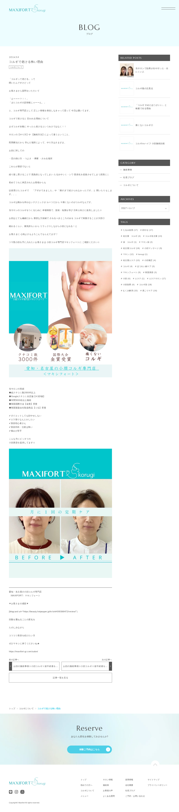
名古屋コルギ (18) (131, 248)
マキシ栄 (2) (147, 242)
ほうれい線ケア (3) (145, 266)
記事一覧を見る (60, 677)
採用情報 (129, 780)
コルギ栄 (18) (145, 284)
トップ (83, 780)
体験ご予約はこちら (89, 749)
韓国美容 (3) (151, 272)
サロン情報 (108, 780)
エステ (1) (139, 278)
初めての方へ (86, 785)
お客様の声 (108, 791)
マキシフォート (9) (131, 272)
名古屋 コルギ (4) (131, 236)
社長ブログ (130, 791)
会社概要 (129, 785)
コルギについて (16, 67)
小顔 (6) (126, 278)
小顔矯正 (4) (150, 260)
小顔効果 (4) (128, 284)
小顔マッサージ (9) (153, 248)
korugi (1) (143, 254)
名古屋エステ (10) (131, 260)
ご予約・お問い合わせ (135, 796)
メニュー (84, 796)
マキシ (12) (128, 254)
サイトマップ (153, 780)
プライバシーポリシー (157, 785)
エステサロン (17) (157, 278)
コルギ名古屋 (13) (153, 236)
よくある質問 (109, 796)
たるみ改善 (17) (130, 230)
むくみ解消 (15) (130, 290)
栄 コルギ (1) (129, 242)
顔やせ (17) (147, 230)
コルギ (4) (127, 266)
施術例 (106, 785)
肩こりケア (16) (149, 290)
